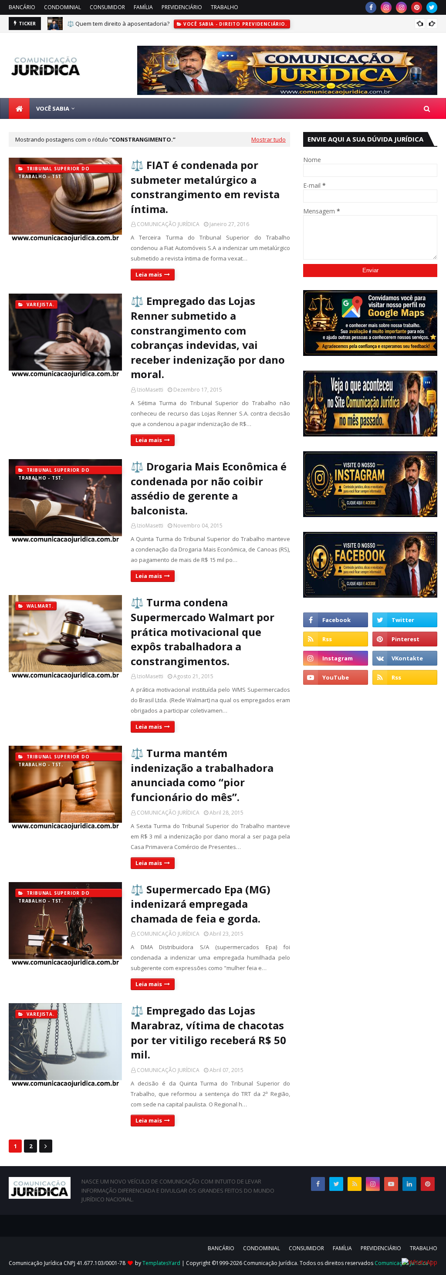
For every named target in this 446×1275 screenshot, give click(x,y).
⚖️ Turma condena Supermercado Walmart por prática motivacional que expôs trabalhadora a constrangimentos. (202, 631)
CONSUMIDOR (107, 7)
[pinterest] (416, 7)
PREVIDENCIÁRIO (182, 7)
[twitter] (431, 7)
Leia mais (148, 274)
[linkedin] (409, 1184)
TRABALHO (224, 7)
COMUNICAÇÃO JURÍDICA (168, 224)
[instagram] (386, 7)
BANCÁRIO (22, 7)
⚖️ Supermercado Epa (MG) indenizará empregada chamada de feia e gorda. (200, 904)
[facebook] (370, 7)
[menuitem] (19, 108)
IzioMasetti (150, 389)
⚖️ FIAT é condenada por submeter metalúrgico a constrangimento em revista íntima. (205, 187)
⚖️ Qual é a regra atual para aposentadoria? (126, 25)
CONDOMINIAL (62, 7)
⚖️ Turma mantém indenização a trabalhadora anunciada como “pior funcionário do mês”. (202, 775)
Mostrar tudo (268, 139)
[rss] (335, 639)
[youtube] (335, 677)
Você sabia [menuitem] (52, 108)
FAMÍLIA (143, 7)
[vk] (404, 658)
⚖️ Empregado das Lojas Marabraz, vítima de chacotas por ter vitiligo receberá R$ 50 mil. (208, 1032)
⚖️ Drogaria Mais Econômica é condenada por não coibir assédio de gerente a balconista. (209, 488)
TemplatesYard (161, 1263)
